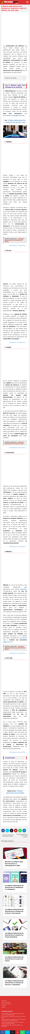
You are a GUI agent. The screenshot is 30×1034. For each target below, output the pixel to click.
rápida (5, 642)
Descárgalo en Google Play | (18, 245)
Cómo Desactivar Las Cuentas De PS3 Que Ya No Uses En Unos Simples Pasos (13, 1014)
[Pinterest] (16, 830)
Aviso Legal (4, 1000)
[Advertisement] (15, 29)
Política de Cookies (6, 1002)
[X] (11, 830)
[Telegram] (24, 830)
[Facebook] (3, 830)
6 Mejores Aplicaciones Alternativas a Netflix (8, 835)
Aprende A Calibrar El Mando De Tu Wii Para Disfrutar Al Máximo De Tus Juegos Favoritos (14, 1020)
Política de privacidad (6, 1003)
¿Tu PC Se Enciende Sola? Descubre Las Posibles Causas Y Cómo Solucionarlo (12, 1023)
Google (16, 115)
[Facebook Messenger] (7, 830)
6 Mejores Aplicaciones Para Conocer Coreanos (22, 835)
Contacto (4, 1005)
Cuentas (3, 1007)
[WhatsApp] (20, 830)
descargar (23, 589)
